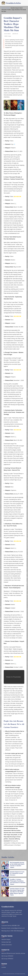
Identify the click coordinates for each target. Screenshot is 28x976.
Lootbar (3, 967)
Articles (7, 8)
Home (3, 8)
